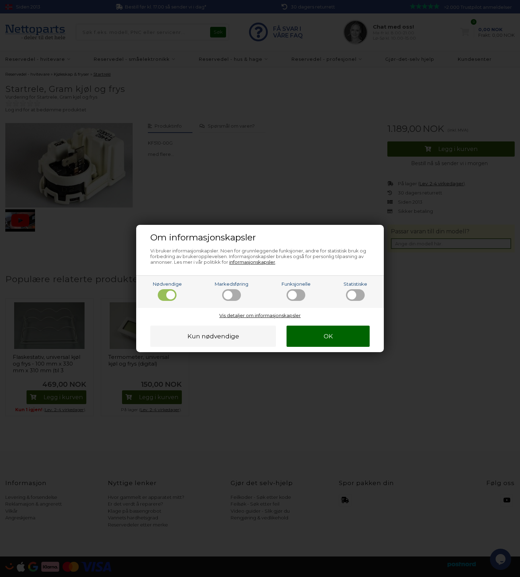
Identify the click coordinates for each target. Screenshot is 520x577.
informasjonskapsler (252, 262)
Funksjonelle (296, 284)
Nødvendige (167, 284)
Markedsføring (231, 284)
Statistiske (355, 284)
